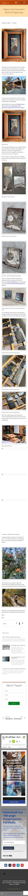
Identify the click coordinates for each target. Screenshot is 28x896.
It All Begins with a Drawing (18, 645)
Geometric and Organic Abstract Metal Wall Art (14, 668)
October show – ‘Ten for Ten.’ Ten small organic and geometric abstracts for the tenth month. (13, 106)
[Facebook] (5, 865)
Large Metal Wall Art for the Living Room (18, 657)
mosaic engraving (11, 282)
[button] (16, 2)
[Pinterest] (14, 865)
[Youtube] (22, 865)
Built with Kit (7, 856)
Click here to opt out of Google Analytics (14, 893)
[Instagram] (9, 865)
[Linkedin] (18, 865)
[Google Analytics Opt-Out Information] (2, 894)
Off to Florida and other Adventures (11, 637)
